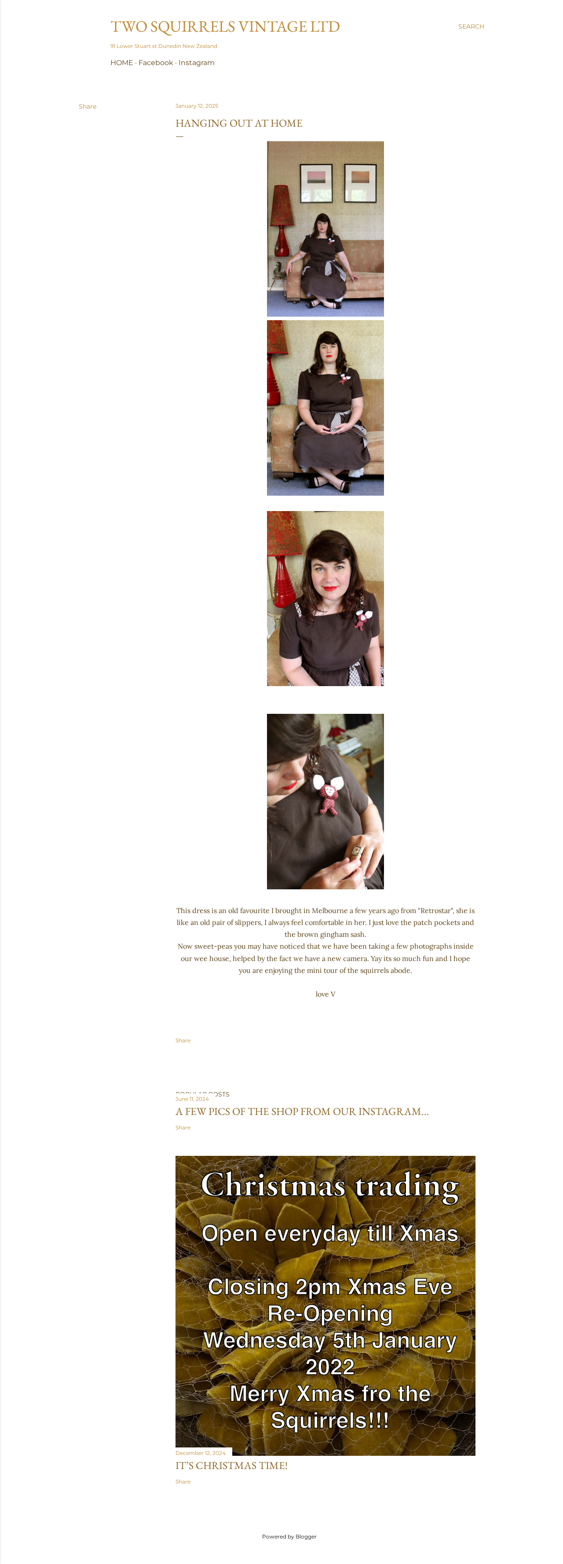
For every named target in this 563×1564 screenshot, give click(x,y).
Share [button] (87, 106)
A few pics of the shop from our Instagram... (302, 1111)
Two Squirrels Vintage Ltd (225, 26)
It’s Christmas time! (231, 1465)
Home (121, 62)
